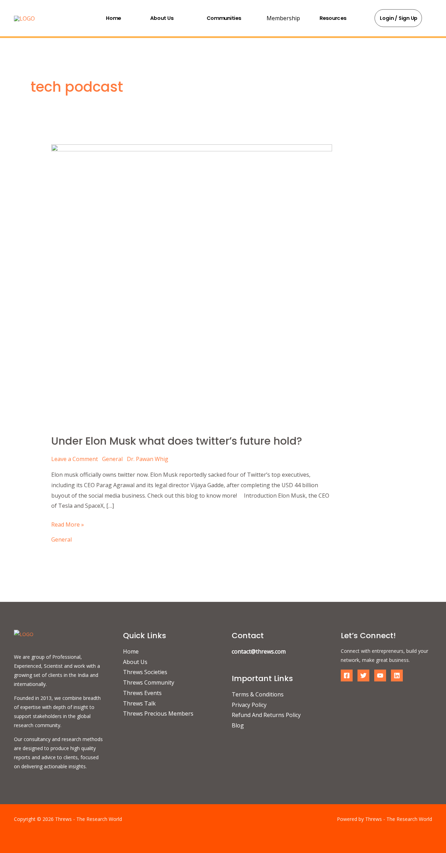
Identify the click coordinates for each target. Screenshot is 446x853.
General (112, 459)
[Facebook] (347, 675)
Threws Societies (145, 672)
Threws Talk (139, 703)
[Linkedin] (397, 675)
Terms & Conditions (258, 694)
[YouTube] (380, 675)
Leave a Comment (74, 459)
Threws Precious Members (158, 713)
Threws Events (142, 693)
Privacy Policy (249, 705)
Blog (238, 725)
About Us (162, 17)
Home (113, 17)
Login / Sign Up (399, 18)
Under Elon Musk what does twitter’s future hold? (176, 440)
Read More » (67, 524)
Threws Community (148, 682)
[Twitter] (363, 675)
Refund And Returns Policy (266, 715)
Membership (283, 18)
